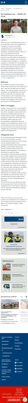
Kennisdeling (19, 343)
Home (2, 8)
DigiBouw (4, 367)
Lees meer (21, 227)
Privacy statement (19, 394)
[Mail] (6, 213)
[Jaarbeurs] (14, 400)
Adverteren (5, 344)
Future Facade (6, 376)
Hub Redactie (9, 35)
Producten (18, 349)
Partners (17, 346)
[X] (12, 213)
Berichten (8, 8)
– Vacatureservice (7, 353)
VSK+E (4, 379)
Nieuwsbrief (5, 341)
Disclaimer (19, 389)
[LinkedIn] (9, 213)
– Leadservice (6, 356)
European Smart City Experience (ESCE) (6, 371)
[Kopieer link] (18, 213)
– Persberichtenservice (7, 348)
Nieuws (17, 340)
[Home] (3, 2)
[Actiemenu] (25, 400)
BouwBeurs (5, 364)
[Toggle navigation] (25, 2)
